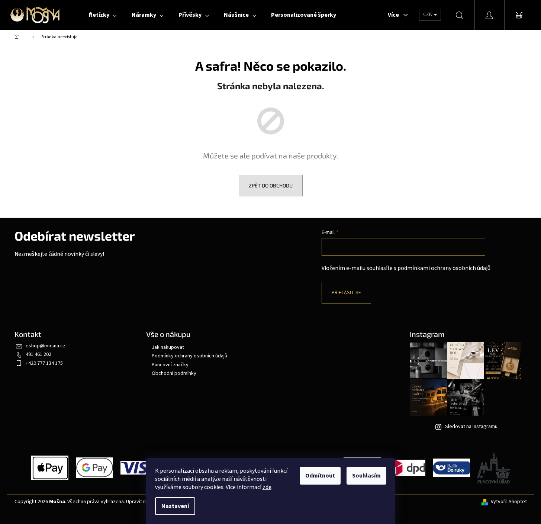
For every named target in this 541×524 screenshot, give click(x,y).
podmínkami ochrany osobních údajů (443, 268)
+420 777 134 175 (44, 363)
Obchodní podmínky (174, 373)
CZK (428, 14)
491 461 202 (38, 354)
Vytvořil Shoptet (509, 501)
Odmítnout (320, 476)
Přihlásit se (346, 292)
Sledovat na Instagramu (471, 426)
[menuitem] (102, 15)
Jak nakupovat (168, 347)
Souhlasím (366, 476)
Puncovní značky (170, 365)
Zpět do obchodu (271, 185)
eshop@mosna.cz (45, 346)
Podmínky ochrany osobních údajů (189, 356)
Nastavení (175, 506)
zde (267, 487)
